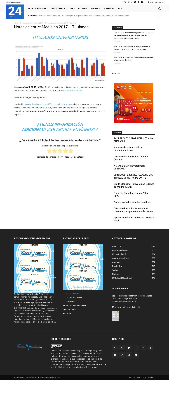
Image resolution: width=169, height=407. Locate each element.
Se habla (117, 133)
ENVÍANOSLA (85, 129)
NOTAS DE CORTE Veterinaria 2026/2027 (129, 167)
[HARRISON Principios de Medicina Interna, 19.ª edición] (83, 280)
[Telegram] (135, 2)
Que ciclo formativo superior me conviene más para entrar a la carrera (133, 210)
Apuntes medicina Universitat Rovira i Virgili (134, 219)
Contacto (151, 377)
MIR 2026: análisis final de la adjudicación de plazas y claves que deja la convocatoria (132, 47)
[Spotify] (142, 2)
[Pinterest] (136, 347)
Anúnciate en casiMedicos (74, 305)
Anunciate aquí (134, 377)
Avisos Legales (72, 293)
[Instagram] (128, 2)
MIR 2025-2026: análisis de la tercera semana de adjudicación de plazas (133, 58)
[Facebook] (122, 2)
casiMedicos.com (53, 377)
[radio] (49, 151)
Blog (144, 377)
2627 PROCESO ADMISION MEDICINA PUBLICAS (134, 140)
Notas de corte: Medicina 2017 (31, 23)
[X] (129, 355)
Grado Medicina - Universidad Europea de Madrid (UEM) (134, 185)
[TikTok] (122, 355)
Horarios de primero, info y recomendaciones (128, 149)
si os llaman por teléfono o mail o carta (46, 104)
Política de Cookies (74, 297)
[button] (159, 8)
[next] (161, 15)
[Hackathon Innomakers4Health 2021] (83, 267)
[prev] (157, 15)
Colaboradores (69, 309)
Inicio (16, 23)
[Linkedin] (129, 347)
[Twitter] (125, 2)
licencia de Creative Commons (64, 353)
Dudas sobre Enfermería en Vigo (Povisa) (131, 158)
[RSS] (143, 347)
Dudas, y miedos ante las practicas (132, 202)
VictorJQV (29, 377)
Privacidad (70, 301)
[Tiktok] (131, 2)
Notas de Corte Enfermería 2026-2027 (131, 194)
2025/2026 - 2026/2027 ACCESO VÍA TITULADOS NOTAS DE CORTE (133, 176)
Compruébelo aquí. (127, 301)
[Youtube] (138, 2)
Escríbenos (68, 313)
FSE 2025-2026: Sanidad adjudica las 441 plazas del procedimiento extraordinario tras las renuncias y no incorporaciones (84, 16)
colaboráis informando (72, 90)
